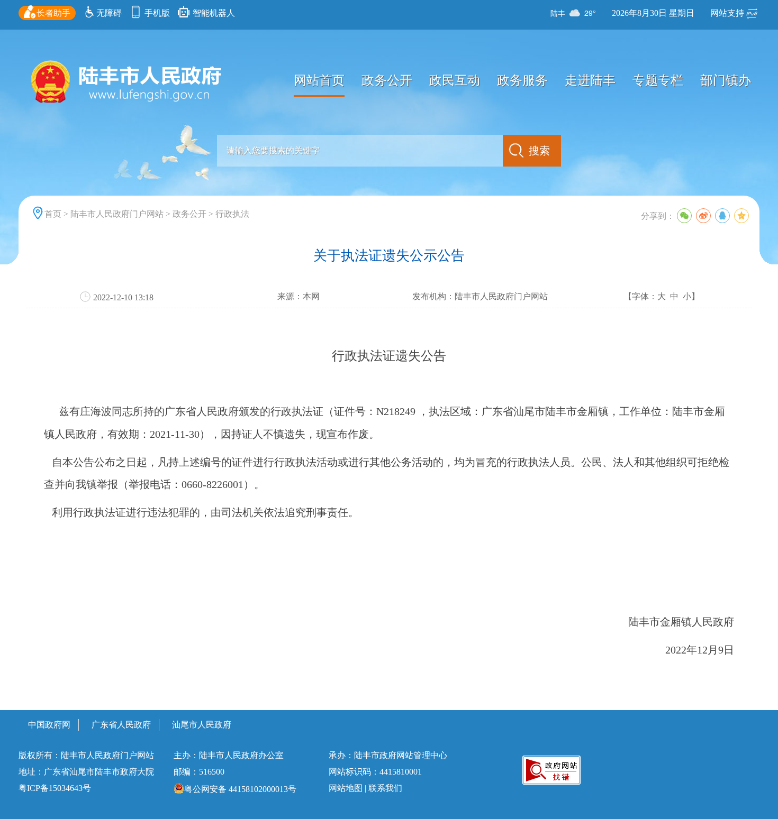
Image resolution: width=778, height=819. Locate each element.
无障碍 (109, 12)
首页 (52, 213)
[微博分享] (703, 215)
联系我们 (385, 788)
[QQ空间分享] (741, 215)
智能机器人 (213, 12)
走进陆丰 (590, 80)
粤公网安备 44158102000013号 (240, 789)
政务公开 (386, 80)
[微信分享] (684, 215)
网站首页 (319, 80)
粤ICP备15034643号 (55, 788)
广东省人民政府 (121, 724)
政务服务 (522, 80)
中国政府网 (49, 724)
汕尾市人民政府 (201, 724)
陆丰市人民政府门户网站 (117, 213)
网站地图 (346, 788)
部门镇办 (725, 80)
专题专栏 (657, 80)
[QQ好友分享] (722, 215)
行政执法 (232, 213)
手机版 (156, 12)
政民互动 (454, 80)
